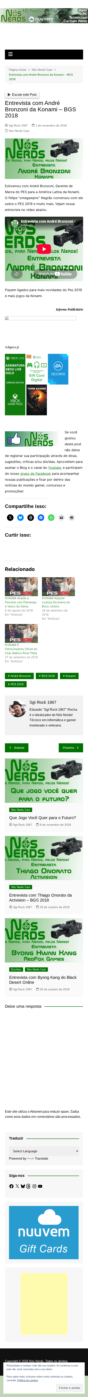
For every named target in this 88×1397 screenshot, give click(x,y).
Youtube (54, 468)
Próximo (68, 747)
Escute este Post (24, 94)
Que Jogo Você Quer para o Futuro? (42, 817)
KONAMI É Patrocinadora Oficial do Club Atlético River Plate (21, 649)
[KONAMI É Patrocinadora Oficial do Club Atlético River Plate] (21, 633)
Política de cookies (27, 1380)
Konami (71, 675)
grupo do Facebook (35, 473)
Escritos (16, 969)
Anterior (19, 747)
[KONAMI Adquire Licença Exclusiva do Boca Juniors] (58, 586)
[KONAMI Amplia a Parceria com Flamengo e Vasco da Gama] (21, 586)
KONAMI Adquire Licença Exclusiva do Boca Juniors (56, 602)
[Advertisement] (44, 1304)
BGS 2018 (48, 675)
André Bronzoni (21, 675)
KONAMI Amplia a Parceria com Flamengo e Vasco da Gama (20, 602)
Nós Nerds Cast (19, 130)
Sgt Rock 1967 (18, 125)
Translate (41, 1158)
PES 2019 (17, 684)
